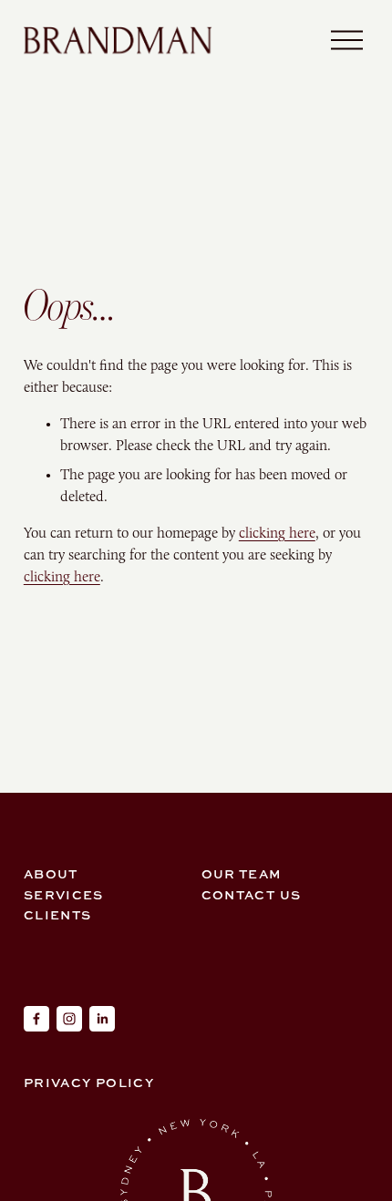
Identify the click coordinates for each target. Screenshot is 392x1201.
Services (64, 894)
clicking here (277, 532)
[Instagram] (69, 1019)
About (51, 873)
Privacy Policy (89, 1082)
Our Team (242, 873)
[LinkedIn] (102, 1019)
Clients (58, 914)
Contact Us (251, 894)
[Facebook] (36, 1019)
